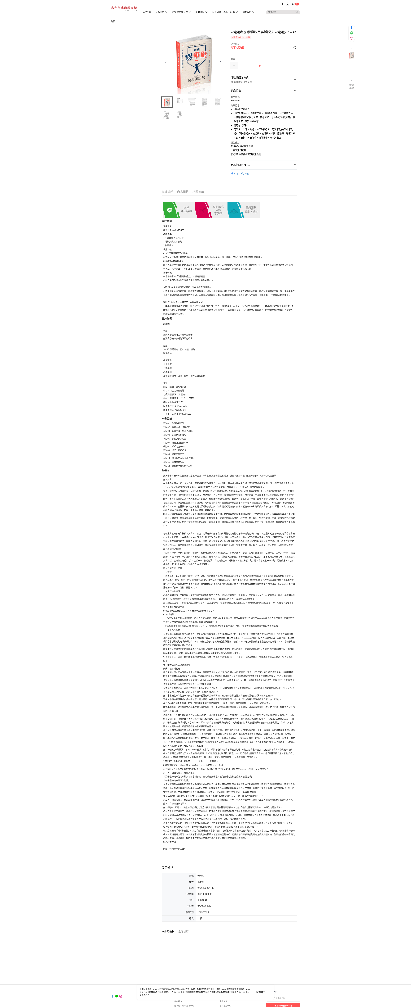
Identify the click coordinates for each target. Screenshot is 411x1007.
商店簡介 (178, 1001)
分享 (236, 173)
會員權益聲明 (225, 1006)
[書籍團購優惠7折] (243, 210)
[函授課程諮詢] (179, 210)
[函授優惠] (211, 210)
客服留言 (223, 1001)
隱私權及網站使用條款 (184, 1006)
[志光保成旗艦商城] (124, 8)
